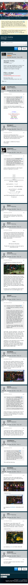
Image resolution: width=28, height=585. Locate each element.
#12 (23, 448)
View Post (21, 97)
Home (2, 17)
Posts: (18, 57)
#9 (23, 359)
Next (24, 48)
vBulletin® (20, 579)
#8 (23, 302)
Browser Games (11, 17)
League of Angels (18, 17)
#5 (23, 212)
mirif (11, 546)
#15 (23, 559)
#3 (23, 132)
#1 (23, 60)
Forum (5, 17)
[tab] (3, 43)
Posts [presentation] (3, 42)
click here (17, 32)
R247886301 (12, 507)
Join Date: (9, 57)
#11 (23, 428)
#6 (23, 230)
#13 (23, 475)
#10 (23, 394)
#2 (23, 94)
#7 (23, 260)
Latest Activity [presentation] (9, 42)
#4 (23, 155)
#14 (23, 521)
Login (25, 0)
